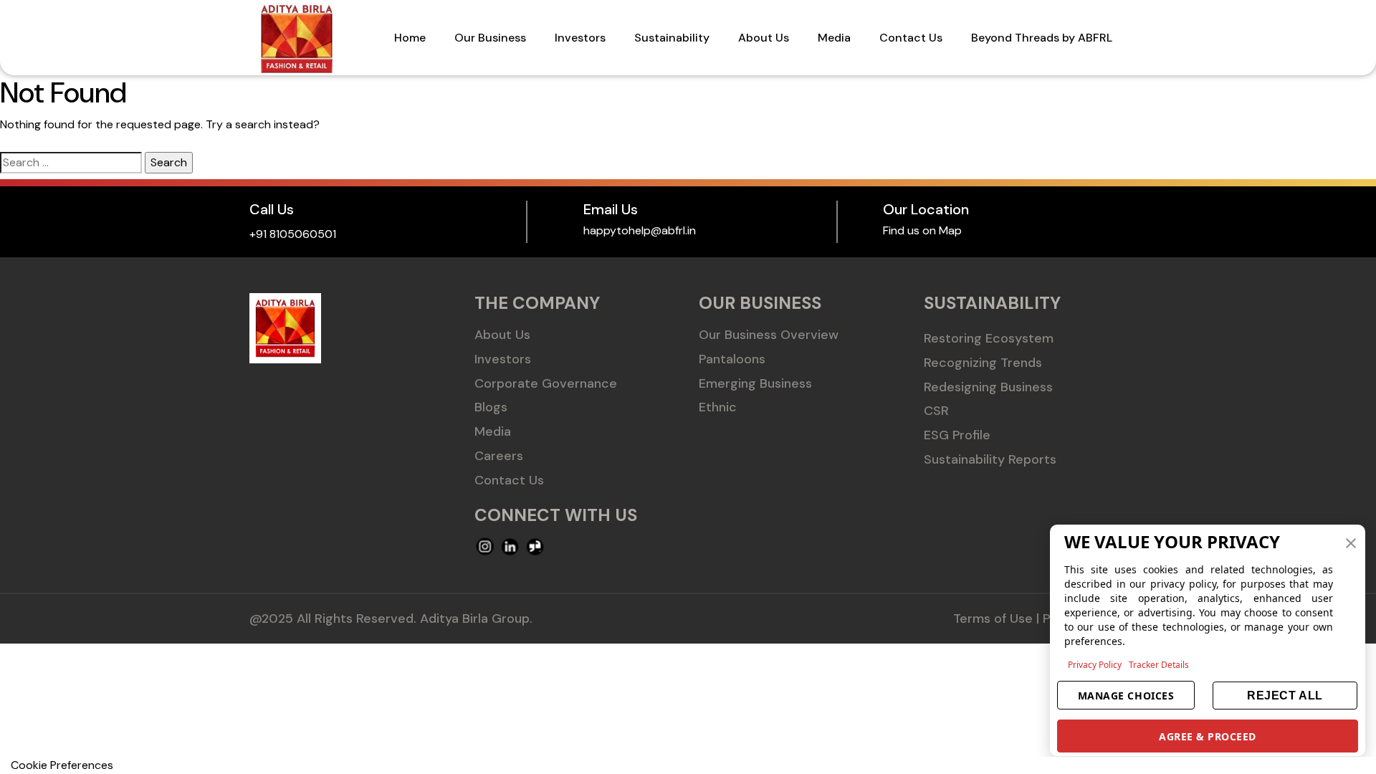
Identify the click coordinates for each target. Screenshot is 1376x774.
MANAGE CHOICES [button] (1126, 695)
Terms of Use (993, 618)
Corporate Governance (545, 383)
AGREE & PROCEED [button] (1207, 736)
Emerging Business (755, 383)
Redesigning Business (988, 387)
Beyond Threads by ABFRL (1041, 37)
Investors (580, 37)
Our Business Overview (768, 334)
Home (410, 37)
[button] (1351, 542)
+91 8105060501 (292, 234)
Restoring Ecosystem (989, 338)
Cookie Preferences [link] (62, 765)
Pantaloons (732, 359)
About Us (763, 37)
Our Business (490, 37)
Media (834, 37)
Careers (498, 455)
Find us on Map (922, 230)
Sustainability (672, 37)
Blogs (490, 407)
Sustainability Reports (990, 459)
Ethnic (718, 407)
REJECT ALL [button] (1284, 695)
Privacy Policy (1095, 665)
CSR (936, 410)
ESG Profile (957, 435)
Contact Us (910, 37)
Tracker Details (1159, 665)
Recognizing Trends (983, 362)
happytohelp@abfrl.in (639, 230)
